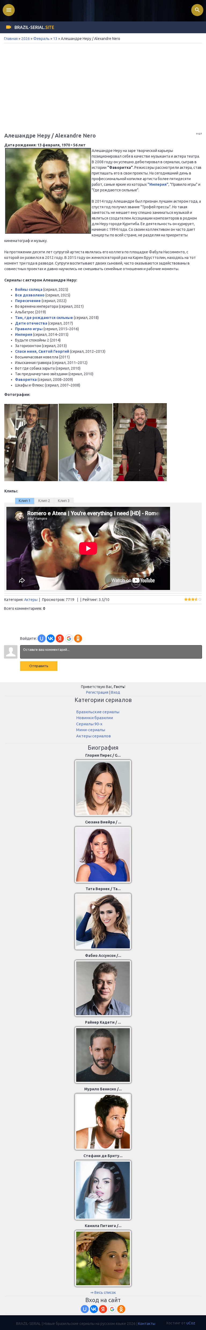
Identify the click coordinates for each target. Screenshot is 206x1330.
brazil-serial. (34, 27)
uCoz (190, 1323)
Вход (115, 692)
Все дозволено (30, 295)
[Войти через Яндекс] (60, 638)
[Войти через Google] (69, 638)
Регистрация (97, 692)
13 (55, 38)
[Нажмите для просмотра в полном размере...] (31, 480)
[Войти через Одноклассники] (78, 638)
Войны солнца (28, 289)
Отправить (38, 666)
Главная (11, 38)
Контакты (146, 1323)
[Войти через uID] (42, 638)
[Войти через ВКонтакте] (51, 638)
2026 (25, 38)
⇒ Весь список (103, 1292)
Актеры (31, 599)
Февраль (41, 38)
